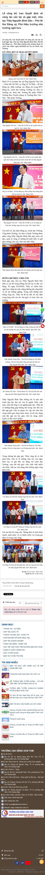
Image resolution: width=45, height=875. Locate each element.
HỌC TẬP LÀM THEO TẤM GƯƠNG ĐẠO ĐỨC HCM (22, 647)
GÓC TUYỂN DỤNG (11, 653)
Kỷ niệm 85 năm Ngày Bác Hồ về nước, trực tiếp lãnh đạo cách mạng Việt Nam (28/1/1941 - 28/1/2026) (22, 697)
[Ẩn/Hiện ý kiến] (20, 603)
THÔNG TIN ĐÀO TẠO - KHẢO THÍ (16, 635)
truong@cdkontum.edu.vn (18, 804)
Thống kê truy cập (31, 872)
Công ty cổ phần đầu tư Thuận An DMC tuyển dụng (26, 725)
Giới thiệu (20, 872)
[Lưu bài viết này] (41, 35)
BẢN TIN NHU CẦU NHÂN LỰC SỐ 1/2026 (25, 704)
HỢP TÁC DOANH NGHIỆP (13, 641)
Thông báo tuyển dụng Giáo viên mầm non (25, 674)
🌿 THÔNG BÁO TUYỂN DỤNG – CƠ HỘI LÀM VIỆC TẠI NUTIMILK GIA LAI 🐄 (26, 682)
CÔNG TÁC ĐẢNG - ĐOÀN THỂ (15, 644)
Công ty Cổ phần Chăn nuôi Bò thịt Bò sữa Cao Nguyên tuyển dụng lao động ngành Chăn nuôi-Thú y (26, 712)
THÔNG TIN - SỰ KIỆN (12, 628)
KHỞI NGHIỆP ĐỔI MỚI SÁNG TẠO (16, 638)
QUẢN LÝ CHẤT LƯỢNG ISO (14, 650)
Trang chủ (12, 872)
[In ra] (37, 35)
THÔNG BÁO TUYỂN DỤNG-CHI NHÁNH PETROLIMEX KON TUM (26, 689)
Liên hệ (41, 872)
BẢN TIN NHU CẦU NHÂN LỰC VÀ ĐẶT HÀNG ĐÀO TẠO (26, 667)
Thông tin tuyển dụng (17, 719)
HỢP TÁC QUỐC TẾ (10, 632)
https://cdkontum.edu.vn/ (19, 807)
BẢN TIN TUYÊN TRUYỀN (13, 656)
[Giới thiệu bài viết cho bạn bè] (32, 35)
